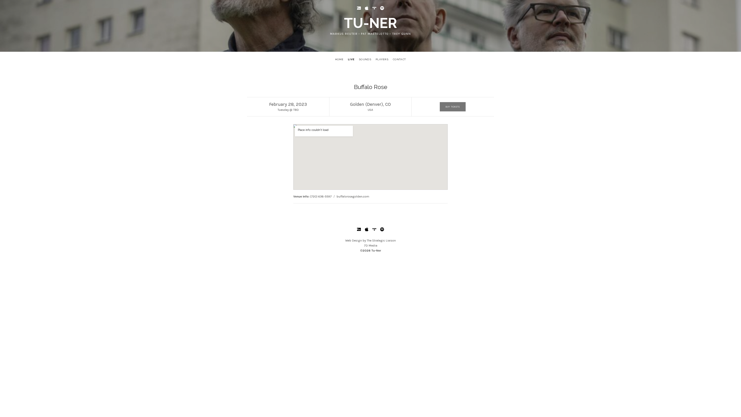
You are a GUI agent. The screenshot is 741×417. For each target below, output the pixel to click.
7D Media (370, 245)
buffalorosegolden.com (353, 196)
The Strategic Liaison (381, 240)
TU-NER (370, 23)
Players (382, 59)
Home (339, 59)
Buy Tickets (453, 107)
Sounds (365, 59)
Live (351, 59)
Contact (399, 59)
